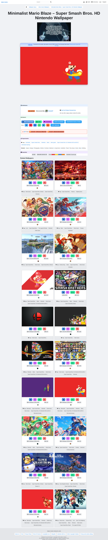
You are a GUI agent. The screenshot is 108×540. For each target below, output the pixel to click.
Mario (48, 142)
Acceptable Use (46, 534)
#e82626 (53, 154)
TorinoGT (50, 111)
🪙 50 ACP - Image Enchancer (56, 131)
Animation (70, 267)
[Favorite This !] (68, 475)
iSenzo (41, 297)
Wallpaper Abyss (32, 7)
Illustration (70, 230)
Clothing (83, 148)
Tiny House (72, 148)
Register (104, 2)
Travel (67, 148)
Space (27, 148)
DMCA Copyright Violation (73, 534)
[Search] (51, 2)
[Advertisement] (54, 94)
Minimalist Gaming (26, 144)
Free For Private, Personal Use (68, 110)
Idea (79, 148)
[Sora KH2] (70, 472)
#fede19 (56, 154)
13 (40, 292)
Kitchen (42, 148)
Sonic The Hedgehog (80, 520)
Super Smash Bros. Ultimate (37, 191)
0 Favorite (48, 121)
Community (95, 2)
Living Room (57, 148)
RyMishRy (74, 188)
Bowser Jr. (37, 486)
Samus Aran (49, 408)
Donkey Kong (62, 264)
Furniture (46, 148)
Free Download (28, 121)
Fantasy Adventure (70, 449)
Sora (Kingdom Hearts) (64, 483)
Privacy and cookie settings (87, 534)
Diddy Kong (49, 520)
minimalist (28, 142)
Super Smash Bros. (35, 142)
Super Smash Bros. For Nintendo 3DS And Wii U (37, 303)
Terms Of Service (37, 534)
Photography (36, 148)
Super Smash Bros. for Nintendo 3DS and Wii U (68, 142)
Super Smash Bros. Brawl (70, 303)
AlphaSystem (74, 297)
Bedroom (51, 148)
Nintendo (43, 142)
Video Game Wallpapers (44, 7)
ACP (25, 131)
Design (31, 148)
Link (27, 228)
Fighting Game (79, 191)
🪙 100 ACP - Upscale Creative (38, 131)
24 (40, 182)
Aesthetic (62, 148)
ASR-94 (41, 261)
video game (53, 142)
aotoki (74, 480)
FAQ (22, 534)
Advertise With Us (61, 534)
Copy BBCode (55, 125)
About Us (17, 534)
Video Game (28, 191)
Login (100, 2)
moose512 (74, 517)
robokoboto (41, 188)
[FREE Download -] (63, 475)
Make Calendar (58, 121)
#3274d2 (60, 154)
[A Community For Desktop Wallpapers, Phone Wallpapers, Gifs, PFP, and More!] (26, 7)
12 (40, 219)
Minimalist (29, 408)
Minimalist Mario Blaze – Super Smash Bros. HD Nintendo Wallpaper (66, 7)
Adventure (82, 447)
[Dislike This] (77, 475)
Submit (88, 2)
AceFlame (41, 334)
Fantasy (81, 228)
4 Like (39, 121)
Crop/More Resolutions (74, 121)
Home (76, 148)
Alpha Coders (4, 2)
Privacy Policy (28, 534)
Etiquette (53, 534)
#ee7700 (63, 154)
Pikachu (73, 191)
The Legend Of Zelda (43, 228)
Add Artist (31, 111)
